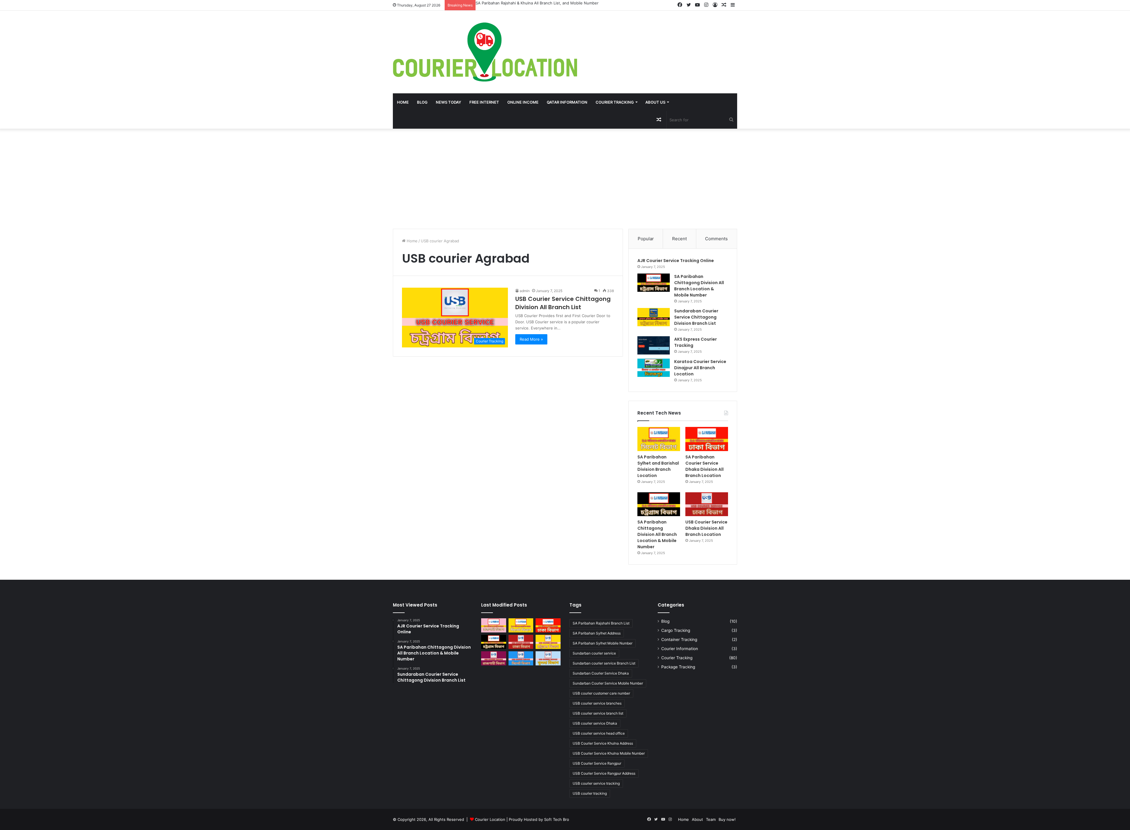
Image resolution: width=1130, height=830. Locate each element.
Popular (646, 238)
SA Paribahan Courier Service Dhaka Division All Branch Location (704, 466)
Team (711, 819)
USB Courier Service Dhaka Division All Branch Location (706, 528)
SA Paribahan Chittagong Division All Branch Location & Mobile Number (699, 286)
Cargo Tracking (675, 630)
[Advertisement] (565, 178)
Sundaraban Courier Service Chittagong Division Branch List (696, 317)
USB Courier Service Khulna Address (603, 743)
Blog (422, 102)
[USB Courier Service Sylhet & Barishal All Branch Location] (521, 658)
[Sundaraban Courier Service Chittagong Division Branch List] (653, 317)
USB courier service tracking (596, 783)
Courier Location (490, 819)
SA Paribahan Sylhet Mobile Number (602, 643)
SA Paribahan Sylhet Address (597, 633)
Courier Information (679, 648)
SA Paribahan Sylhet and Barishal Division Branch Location (528, 3)
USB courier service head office (599, 733)
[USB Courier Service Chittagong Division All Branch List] (548, 642)
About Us (655, 102)
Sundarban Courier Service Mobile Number (608, 683)
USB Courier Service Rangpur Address (604, 773)
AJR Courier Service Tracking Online (675, 261)
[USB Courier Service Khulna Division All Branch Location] (548, 658)
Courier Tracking (615, 102)
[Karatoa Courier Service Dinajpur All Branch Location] (653, 368)
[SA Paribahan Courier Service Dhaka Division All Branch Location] (706, 439)
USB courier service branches (597, 703)
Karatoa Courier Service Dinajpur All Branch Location (700, 368)
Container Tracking (679, 639)
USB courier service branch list (598, 713)
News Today (448, 102)
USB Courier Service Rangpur (597, 763)
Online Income (523, 102)
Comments (716, 238)
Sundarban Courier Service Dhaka (601, 673)
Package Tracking (678, 667)
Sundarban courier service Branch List (604, 663)
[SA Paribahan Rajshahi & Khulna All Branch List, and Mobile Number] (493, 625)
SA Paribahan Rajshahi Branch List (601, 623)
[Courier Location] (485, 52)
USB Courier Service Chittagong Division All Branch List (563, 303)
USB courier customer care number (601, 693)
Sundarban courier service (594, 653)
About (697, 819)
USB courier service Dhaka (595, 723)
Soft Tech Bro (556, 819)
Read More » (531, 339)
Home (403, 102)
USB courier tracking (590, 793)
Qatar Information (567, 102)
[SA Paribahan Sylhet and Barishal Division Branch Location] (658, 439)
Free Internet (484, 102)
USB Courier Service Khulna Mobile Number (609, 753)
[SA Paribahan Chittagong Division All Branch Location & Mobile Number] (653, 283)
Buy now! (727, 819)
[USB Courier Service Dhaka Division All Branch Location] (706, 504)
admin (525, 291)
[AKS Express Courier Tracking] (653, 345)
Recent (679, 238)
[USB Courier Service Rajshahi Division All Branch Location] (493, 658)
